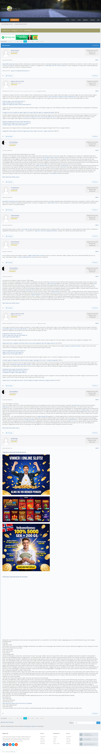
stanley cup (45, 159)
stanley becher (64, 165)
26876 (37, 41)
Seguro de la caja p (28, 112)
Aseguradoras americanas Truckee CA (12, 333)
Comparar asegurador (52, 360)
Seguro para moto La (7, 343)
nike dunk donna (76, 405)
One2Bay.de (15, 30)
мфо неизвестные (52, 203)
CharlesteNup (13, 142)
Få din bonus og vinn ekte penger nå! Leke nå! (14, 452)
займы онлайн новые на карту (36, 255)
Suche (79, 20)
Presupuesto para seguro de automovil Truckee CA (15, 369)
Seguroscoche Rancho (19, 360)
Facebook (68, 736)
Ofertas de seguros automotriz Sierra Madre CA (14, 371)
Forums (73, 20)
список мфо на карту (27, 229)
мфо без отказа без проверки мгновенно (46, 230)
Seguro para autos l (19, 380)
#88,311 (97, 60)
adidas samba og (51, 283)
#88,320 (97, 448)
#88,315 (97, 225)
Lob (20, 30)
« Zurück (10, 41)
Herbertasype (27, 726)
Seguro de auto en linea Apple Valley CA (12, 354)
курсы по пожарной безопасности (20, 70)
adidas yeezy (5, 407)
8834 (33, 41)
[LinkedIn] (7, 744)
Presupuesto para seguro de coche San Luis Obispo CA (16, 123)
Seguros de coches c (41, 360)
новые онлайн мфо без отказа (26, 257)
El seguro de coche (7, 112)
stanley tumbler (85, 410)
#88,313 (97, 150)
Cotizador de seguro (17, 112)
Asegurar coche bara (19, 343)
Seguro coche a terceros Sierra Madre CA (13, 352)
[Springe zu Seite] (46, 41)
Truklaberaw (15, 188)
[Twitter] (13, 744)
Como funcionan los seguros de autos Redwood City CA (62, 96)
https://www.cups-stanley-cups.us (10, 177)
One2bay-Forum (6, 30)
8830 (18, 41)
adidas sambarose (36, 294)
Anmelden (5, 20)
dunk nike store (30, 290)
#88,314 (97, 197)
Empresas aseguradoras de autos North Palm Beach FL (16, 121)
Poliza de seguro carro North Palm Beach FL (13, 101)
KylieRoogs (14, 438)
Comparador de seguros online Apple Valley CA (14, 372)
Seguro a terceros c (38, 131)
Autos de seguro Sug (30, 360)
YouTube (68, 740)
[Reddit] (16, 744)
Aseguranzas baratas (49, 112)
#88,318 (97, 323)
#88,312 (97, 91)
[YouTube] (10, 744)
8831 (21, 41)
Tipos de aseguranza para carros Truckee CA (13, 350)
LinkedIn (68, 741)
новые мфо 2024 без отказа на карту (56, 65)
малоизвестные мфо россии (10, 201)
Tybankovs (34, 726)
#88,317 (97, 276)
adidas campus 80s (43, 416)
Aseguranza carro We (40, 343)
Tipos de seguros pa (29, 380)
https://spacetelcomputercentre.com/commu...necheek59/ (17, 703)
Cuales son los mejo (30, 343)
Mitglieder (85, 20)
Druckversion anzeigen (7, 722)
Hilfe (98, 20)
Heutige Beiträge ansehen (20, 24)
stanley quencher (55, 291)
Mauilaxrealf (15, 50)
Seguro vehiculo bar (18, 131)
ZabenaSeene (15, 215)
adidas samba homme (41, 165)
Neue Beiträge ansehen (7, 24)
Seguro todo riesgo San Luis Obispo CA (12, 103)
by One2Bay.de (11, 751)
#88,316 (97, 251)
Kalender (92, 20)
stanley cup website (30, 419)
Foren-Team (56, 743)
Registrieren (15, 20)
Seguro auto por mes (52, 343)
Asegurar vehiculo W (50, 380)
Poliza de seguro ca (38, 112)
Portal (67, 20)
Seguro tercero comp (7, 380)
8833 (29, 41)
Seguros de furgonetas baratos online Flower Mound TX (16, 104)
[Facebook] (4, 744)
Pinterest (68, 743)
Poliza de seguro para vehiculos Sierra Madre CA (14, 335)
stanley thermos (72, 419)
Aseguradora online (7, 131)
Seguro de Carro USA (17, 81)
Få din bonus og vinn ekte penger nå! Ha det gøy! (14, 576)
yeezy (95, 283)
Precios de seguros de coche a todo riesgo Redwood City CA (40, 116)
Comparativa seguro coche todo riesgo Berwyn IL (15, 329)
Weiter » (42, 41)
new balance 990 (54, 173)
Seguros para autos (28, 131)
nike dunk (45, 156)
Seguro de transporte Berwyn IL (73, 346)
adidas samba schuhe (52, 157)
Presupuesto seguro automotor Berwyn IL (21, 364)
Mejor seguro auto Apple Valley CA (11, 337)
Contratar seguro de (7, 360)
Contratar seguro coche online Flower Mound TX (14, 124)
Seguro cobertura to (40, 380)
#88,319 (97, 399)
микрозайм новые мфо (8, 64)
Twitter (68, 738)
